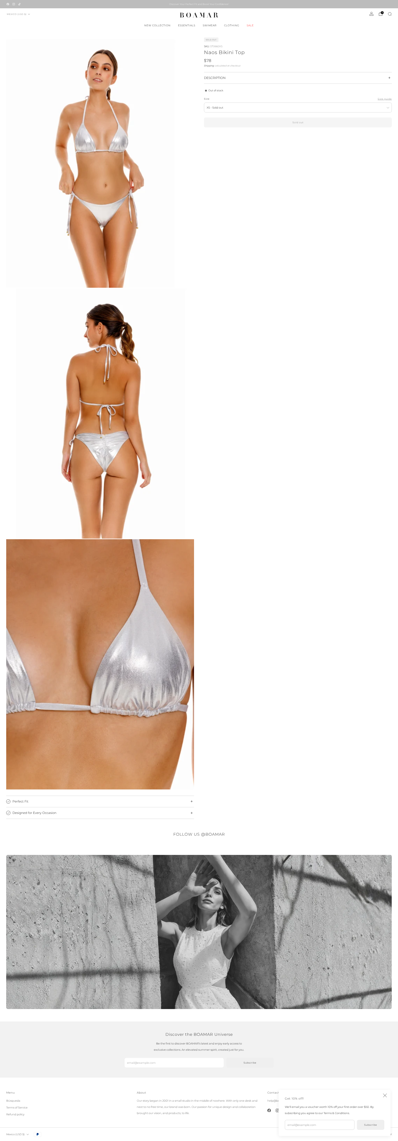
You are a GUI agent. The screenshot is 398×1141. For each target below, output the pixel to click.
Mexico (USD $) (17, 14)
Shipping (209, 65)
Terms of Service (17, 1107)
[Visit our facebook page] (8, 4)
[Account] (371, 14)
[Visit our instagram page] (14, 4)
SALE (250, 25)
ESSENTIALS (186, 25)
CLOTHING (231, 25)
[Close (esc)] (385, 1095)
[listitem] (199, 4)
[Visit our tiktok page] (19, 4)
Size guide (385, 99)
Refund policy (15, 1114)
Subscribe (370, 1124)
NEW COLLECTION (157, 25)
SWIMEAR (210, 25)
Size (207, 99)
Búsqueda (13, 1100)
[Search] (390, 14)
